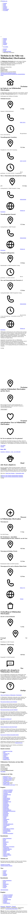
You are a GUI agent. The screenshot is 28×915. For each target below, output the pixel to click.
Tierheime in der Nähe (5, 72)
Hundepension (6, 805)
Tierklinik (5, 820)
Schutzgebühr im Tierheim (8, 828)
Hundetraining (6, 808)
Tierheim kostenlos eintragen (6, 865)
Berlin (4, 840)
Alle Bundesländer (4, 889)
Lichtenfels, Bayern (7, 780)
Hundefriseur (6, 800)
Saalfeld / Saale (6, 783)
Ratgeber (5, 8)
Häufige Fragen (6, 759)
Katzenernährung (6, 829)
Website (21, 598)
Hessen (4, 845)
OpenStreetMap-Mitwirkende (11, 908)
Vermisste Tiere (6, 753)
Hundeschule (6, 806)
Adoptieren (5, 74)
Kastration (5, 832)
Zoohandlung (13, 74)
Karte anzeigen (4, 409)
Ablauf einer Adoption (10, 473)
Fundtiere (5, 797)
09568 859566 (23, 199)
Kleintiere (5, 6)
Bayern (4, 50)
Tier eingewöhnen (7, 831)
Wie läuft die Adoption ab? (6, 718)
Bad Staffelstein (6, 782)
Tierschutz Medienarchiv (8, 824)
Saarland (5, 851)
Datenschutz (8, 906)
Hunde (4, 4)
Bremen (4, 843)
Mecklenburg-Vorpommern (8, 846)
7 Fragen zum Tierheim (8, 789)
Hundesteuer (5, 807)
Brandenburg (6, 841)
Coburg (4, 781)
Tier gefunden (19, 74)
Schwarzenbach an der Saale (9, 784)
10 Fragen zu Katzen (7, 792)
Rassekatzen (5, 815)
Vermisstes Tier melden (5, 864)
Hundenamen (6, 804)
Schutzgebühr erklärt (19, 473)
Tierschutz (5, 822)
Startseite (5, 38)
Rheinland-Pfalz (6, 850)
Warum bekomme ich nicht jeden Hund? (9, 726)
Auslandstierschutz (7, 794)
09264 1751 (22, 587)
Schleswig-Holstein (7, 854)
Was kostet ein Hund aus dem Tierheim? (9, 701)
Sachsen (5, 852)
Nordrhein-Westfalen (7, 849)
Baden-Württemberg (7, 838)
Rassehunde (5, 814)
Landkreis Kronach (7, 51)
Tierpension (5, 821)
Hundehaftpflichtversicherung (9, 811)
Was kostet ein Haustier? (8, 833)
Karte (11, 72)
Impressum (3, 906)
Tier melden (5, 10)
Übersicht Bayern (18, 742)
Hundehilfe (5, 802)
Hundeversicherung (7, 809)
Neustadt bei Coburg (7, 779)
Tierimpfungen (6, 819)
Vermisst (5, 826)
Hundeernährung (6, 798)
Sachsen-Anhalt (6, 853)
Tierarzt (8, 74)
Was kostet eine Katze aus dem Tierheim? (9, 709)
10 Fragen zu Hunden (7, 791)
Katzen (4, 5)
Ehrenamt (5, 795)
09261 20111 (22, 122)
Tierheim (5, 3)
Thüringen (5, 856)
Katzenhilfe (5, 812)
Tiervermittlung (6, 825)
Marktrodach (5, 776)
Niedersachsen (6, 847)
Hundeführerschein (7, 801)
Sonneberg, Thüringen (7, 777)
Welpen (4, 827)
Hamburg (5, 844)
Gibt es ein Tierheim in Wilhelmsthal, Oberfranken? (11, 695)
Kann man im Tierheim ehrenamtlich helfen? (10, 734)
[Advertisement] (14, 23)
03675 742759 (23, 161)
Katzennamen (6, 813)
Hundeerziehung (6, 799)
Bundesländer (6, 9)
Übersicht (14, 906)
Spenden (5, 816)
